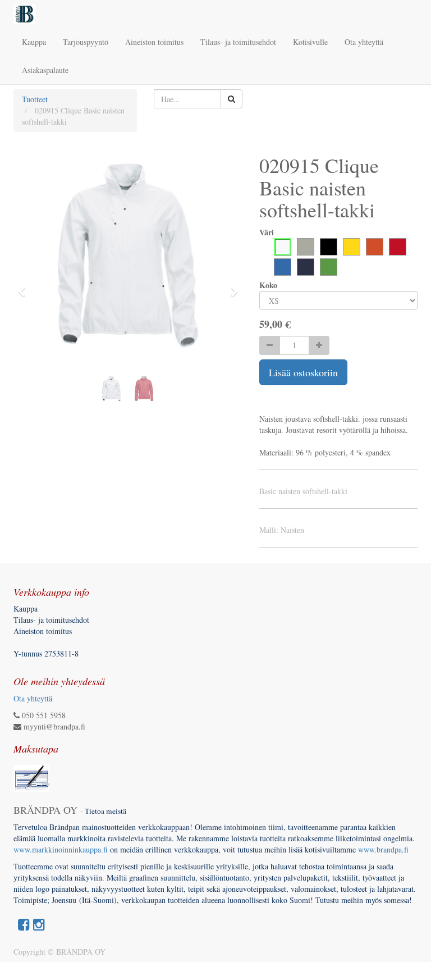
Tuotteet (35, 99)
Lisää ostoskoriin (303, 372)
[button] (25, 286)
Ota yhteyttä (32, 698)
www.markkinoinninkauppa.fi (60, 849)
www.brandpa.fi (384, 849)
